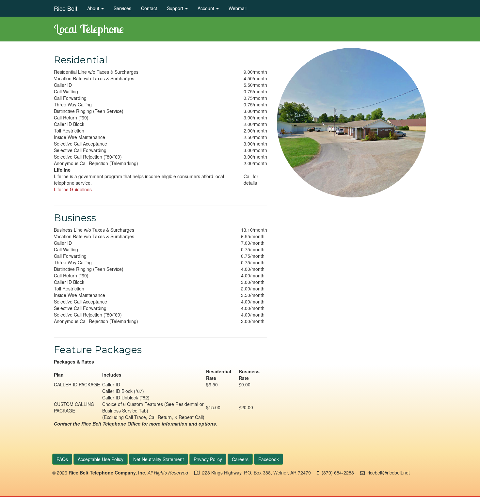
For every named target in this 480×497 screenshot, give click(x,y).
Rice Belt (65, 8)
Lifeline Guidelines (73, 189)
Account (207, 8)
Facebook (268, 459)
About (94, 8)
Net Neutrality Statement (158, 459)
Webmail (238, 8)
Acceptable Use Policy (100, 459)
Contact (149, 8)
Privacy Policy (208, 459)
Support (175, 8)
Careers (240, 459)
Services (122, 8)
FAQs (62, 459)
